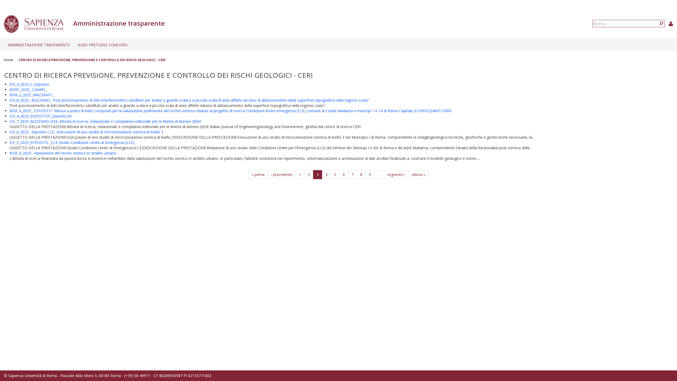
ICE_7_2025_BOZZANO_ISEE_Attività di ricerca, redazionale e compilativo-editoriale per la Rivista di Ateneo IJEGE (105, 121)
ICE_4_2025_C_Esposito (29, 84)
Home (8, 60)
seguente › (396, 174)
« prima (258, 174)
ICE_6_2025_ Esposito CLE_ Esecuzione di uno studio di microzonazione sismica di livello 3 (86, 131)
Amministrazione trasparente (39, 44)
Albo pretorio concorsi (102, 44)
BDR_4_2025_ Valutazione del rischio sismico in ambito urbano (63, 153)
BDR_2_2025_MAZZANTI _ (32, 94)
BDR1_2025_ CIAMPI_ (28, 89)
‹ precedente (281, 174)
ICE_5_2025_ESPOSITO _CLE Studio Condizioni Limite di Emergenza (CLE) (72, 142)
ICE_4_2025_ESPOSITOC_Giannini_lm (41, 116)
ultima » (418, 174)
